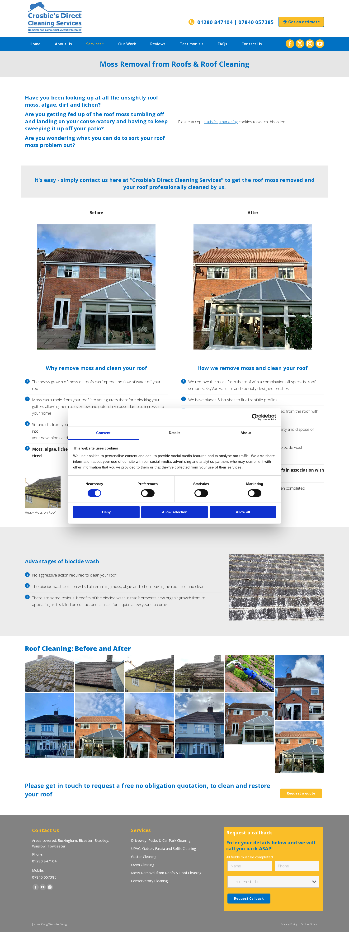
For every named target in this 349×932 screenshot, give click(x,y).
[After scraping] (99, 673)
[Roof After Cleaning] (299, 747)
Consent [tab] (103, 433)
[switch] (148, 493)
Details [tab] (174, 433)
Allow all (243, 512)
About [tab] (246, 433)
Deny (106, 512)
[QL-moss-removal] (249, 673)
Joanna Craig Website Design (50, 924)
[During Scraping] (199, 673)
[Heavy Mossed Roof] (149, 673)
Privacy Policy (289, 924)
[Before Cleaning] (299, 687)
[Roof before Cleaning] (249, 718)
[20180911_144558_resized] (49, 673)
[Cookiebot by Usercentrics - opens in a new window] (255, 417)
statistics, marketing (221, 121)
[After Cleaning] (99, 725)
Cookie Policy (309, 924)
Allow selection (174, 512)
